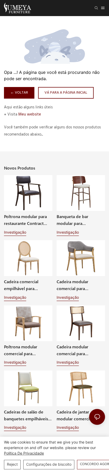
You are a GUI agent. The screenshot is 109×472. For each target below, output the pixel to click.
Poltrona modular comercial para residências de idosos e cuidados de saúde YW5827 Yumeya (26, 350)
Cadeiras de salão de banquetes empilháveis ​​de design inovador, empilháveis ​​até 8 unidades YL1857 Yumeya (28, 415)
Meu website (29, 114)
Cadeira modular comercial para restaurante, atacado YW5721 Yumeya (76, 285)
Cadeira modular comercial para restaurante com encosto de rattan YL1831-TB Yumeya (81, 350)
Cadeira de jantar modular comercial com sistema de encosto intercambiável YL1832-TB (79, 415)
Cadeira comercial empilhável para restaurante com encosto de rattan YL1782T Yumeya (28, 285)
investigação (15, 232)
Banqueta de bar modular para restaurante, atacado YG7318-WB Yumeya (76, 220)
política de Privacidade (24, 453)
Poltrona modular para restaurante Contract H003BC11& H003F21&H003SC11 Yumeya (25, 220)
